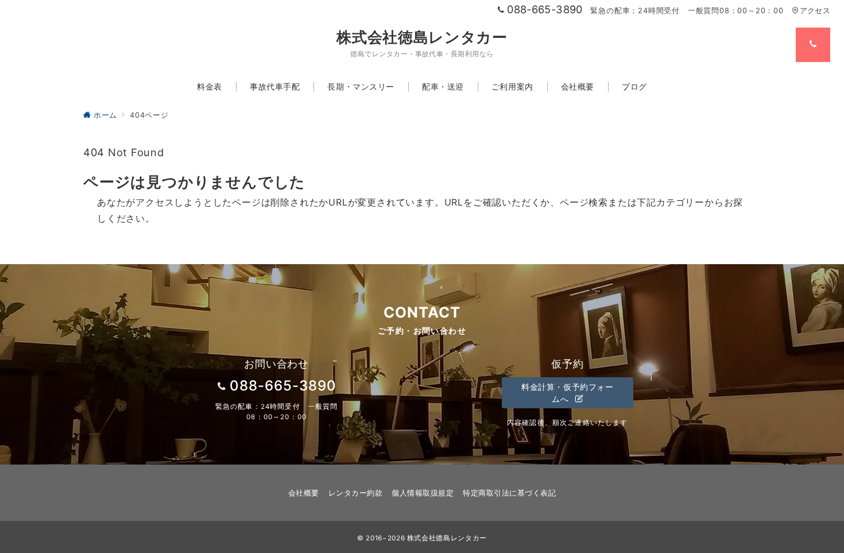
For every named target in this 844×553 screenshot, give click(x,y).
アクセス (815, 10)
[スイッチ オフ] (813, 45)
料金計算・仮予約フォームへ (567, 393)
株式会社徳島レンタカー (421, 37)
